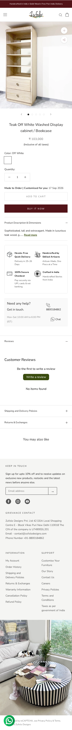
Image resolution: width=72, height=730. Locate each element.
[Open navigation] (5, 14)
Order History (13, 567)
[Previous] (21, 114)
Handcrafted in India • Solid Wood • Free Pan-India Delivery (36, 4)
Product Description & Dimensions (22, 222)
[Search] (60, 14)
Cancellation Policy (16, 595)
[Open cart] (67, 14)
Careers (46, 583)
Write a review (36, 377)
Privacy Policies (50, 589)
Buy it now (36, 208)
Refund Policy (13, 602)
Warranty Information (18, 589)
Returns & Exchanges (15, 422)
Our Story (47, 571)
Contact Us (48, 577)
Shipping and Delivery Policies (20, 411)
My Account (12, 560)
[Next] (50, 114)
